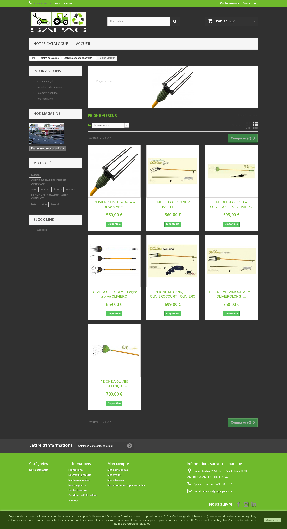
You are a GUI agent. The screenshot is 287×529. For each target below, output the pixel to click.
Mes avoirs (113, 474)
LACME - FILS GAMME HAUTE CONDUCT (49, 197)
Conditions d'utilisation (49, 87)
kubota (35, 174)
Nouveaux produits (79, 474)
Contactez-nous (229, 3)
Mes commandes (117, 469)
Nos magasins (44, 98)
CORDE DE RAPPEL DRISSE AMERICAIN (48, 182)
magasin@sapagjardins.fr (217, 491)
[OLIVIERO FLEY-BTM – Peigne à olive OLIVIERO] (114, 261)
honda (58, 189)
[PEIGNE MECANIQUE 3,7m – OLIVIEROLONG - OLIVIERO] (231, 261)
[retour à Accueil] (33, 58)
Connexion (249, 3)
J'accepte (272, 520)
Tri (89, 125)
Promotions (75, 469)
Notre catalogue (50, 43)
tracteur (70, 189)
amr (33, 189)
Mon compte (118, 463)
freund (55, 204)
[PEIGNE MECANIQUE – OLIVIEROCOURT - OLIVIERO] (172, 261)
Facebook (41, 229)
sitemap (73, 500)
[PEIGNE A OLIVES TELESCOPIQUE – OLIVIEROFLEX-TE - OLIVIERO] (114, 350)
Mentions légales (46, 81)
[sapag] (65, 21)
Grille (248, 128)
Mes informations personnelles (126, 485)
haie (33, 204)
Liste (255, 128)
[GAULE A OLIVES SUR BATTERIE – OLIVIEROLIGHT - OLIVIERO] (172, 171)
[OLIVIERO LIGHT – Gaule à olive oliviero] (114, 171)
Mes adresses (115, 480)
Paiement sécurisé (47, 92)
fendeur (45, 189)
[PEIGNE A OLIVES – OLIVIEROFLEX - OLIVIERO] (231, 171)
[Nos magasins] (55, 133)
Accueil (83, 43)
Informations (47, 70)
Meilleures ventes (78, 480)
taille (44, 204)
